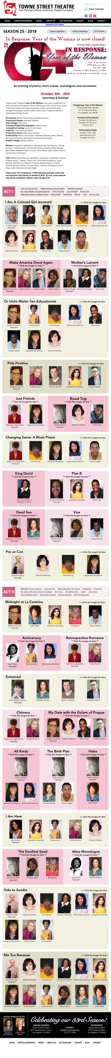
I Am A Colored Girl (29, 188)
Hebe (83, 591)
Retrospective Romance (69, 588)
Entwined (87, 588)
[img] (81, 242)
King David (55, 194)
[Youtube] (90, 16)
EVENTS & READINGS (26, 1042)
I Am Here (92, 591)
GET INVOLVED (65, 1042)
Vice (85, 194)
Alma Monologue (48, 594)
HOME (12, 1042)
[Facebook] (86, 16)
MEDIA (41, 1042)
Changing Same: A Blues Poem (35, 194)
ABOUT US (51, 1042)
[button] (11, 217)
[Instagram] (94, 16)
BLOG (87, 1042)
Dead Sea (67, 194)
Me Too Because (81, 594)
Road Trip (84, 191)
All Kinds (59, 591)
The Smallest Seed (29, 594)
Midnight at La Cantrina (31, 588)
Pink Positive (58, 191)
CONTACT (97, 1042)
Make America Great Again (53, 188)
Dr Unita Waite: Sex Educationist (35, 191)
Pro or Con (94, 194)
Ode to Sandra (64, 594)
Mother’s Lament (75, 188)
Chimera (98, 588)
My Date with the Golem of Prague (36, 591)
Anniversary (50, 588)
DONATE (78, 1042)
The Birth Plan (71, 591)
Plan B (77, 194)
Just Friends (72, 191)
